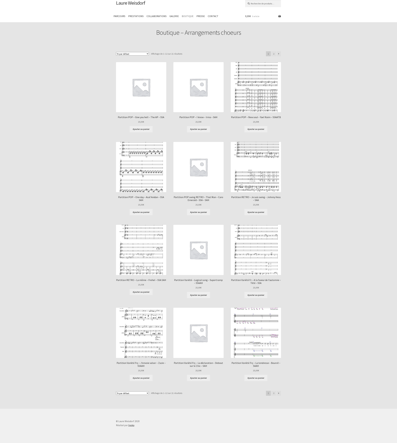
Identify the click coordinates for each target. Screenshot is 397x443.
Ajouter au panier (141, 129)
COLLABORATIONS (157, 16)
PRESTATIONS (136, 16)
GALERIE (174, 16)
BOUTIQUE (188, 16)
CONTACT (213, 16)
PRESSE (200, 16)
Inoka (131, 425)
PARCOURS (119, 16)
